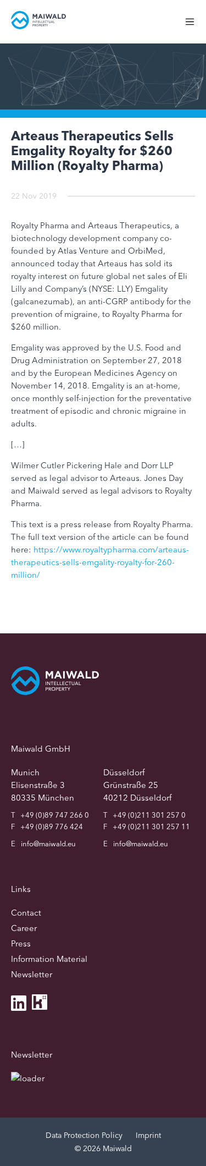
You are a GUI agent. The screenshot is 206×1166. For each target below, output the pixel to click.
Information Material (49, 959)
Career (24, 928)
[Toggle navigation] (195, 27)
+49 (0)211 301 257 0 (149, 815)
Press (21, 943)
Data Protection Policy (84, 1135)
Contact (26, 912)
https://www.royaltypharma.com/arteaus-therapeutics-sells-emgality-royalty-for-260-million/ (100, 562)
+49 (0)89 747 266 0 (54, 815)
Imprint (148, 1135)
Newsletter (31, 974)
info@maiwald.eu (48, 843)
